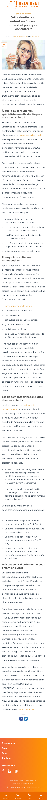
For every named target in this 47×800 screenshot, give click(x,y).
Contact (6, 758)
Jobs (4, 753)
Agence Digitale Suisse (23, 783)
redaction (36, 36)
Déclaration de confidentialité (23, 780)
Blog (4, 748)
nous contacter (26, 709)
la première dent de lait (31, 135)
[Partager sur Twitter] (26, 719)
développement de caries (18, 306)
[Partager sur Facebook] (21, 719)
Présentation (9, 743)
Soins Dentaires (23, 14)
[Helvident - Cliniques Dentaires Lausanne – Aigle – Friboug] (23, 5)
